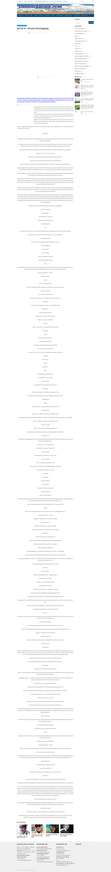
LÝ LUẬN (35, 15)
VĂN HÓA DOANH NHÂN (81, 58)
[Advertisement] (40, 21)
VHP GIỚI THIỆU (59, 15)
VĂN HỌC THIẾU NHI (80, 63)
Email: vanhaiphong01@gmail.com (41, 1)
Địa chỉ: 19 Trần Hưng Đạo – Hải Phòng (58, 1)
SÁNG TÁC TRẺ (84, 15)
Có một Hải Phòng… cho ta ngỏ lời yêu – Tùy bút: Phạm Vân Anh (87, 100)
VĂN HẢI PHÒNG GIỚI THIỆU (82, 56)
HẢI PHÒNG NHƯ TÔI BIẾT (81, 31)
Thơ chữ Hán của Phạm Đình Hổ (52, 835)
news (76, 36)
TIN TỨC (26, 15)
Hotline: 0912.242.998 (28, 1)
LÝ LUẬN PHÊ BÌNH (79, 33)
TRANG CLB (47, 15)
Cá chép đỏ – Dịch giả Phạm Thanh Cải (22, 836)
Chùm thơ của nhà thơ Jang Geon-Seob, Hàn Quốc (37, 836)
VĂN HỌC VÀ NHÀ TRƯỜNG (81, 66)
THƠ (31, 15)
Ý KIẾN (53, 15)
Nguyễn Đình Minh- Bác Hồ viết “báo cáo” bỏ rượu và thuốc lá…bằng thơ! (87, 87)
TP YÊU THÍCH (76, 15)
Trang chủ (20, 1)
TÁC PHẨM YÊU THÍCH (80, 41)
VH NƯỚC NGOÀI (68, 15)
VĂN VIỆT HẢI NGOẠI (80, 68)
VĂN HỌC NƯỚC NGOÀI (22, 25)
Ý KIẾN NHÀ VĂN (79, 73)
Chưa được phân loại (80, 28)
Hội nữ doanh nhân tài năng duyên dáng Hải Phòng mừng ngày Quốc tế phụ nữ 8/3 (87, 93)
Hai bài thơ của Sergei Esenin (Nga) (66, 835)
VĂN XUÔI (41, 15)
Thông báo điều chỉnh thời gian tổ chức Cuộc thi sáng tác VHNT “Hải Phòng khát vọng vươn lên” (87, 106)
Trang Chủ (20, 15)
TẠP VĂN (77, 43)
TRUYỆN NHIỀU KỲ (79, 53)
